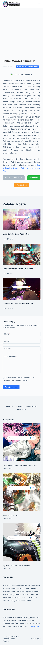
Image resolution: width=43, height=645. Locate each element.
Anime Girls (21, 67)
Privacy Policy (31, 406)
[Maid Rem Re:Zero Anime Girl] (21, 219)
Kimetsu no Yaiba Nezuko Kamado (18, 303)
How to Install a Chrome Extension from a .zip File (21, 168)
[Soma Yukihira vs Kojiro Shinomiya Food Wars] (21, 442)
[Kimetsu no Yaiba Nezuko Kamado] (21, 289)
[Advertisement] (21, 30)
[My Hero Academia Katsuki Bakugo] (21, 542)
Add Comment (10, 356)
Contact (19, 406)
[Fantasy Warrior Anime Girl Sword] (21, 254)
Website (7, 348)
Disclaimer (21, 410)
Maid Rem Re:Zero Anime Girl (16, 234)
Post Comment (11, 387)
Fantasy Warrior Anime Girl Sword (18, 269)
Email (7, 341)
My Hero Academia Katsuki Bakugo (16, 566)
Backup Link (21, 185)
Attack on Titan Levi (10, 515)
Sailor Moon (33, 67)
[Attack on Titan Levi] (21, 492)
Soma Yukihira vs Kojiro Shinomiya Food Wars (20, 465)
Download (34, 177)
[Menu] (39, 4)
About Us (9, 406)
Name (7, 334)
